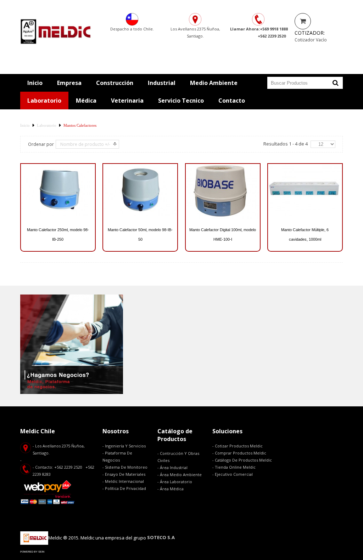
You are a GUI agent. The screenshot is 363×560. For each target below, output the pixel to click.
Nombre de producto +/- (85, 144)
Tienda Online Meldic (235, 467)
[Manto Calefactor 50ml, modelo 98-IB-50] (140, 191)
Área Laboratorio (176, 481)
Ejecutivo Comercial (234, 474)
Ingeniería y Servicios (125, 445)
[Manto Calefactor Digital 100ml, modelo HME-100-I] (223, 191)
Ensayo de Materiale (124, 474)
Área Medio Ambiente (181, 474)
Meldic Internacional (124, 481)
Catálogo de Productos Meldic (243, 460)
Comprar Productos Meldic (240, 453)
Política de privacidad (125, 488)
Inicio (25, 125)
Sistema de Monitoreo (126, 467)
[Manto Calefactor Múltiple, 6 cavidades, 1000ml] (305, 191)
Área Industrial (174, 467)
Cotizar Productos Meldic (239, 445)
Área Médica (172, 488)
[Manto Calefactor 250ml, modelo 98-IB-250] (58, 191)
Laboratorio (46, 125)
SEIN (41, 551)
